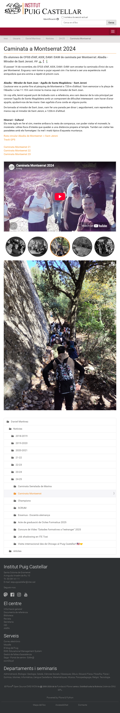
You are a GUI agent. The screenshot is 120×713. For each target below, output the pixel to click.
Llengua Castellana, (42, 677)
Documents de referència (16, 612)
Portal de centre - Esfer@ (22, 657)
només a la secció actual (76, 17)
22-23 (18, 464)
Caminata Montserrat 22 (17, 150)
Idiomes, (16, 677)
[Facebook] (12, 594)
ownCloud (9, 661)
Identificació (49, 19)
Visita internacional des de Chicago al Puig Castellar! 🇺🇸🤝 (50, 543)
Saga (6, 657)
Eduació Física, (86, 674)
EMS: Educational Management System (23, 651)
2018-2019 (21, 435)
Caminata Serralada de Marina (34, 486)
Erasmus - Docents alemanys (33, 515)
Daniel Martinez (33, 38)
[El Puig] (43, 8)
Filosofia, (98, 674)
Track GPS (9, 139)
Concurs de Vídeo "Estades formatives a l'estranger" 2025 (49, 529)
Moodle (7, 644)
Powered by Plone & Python (60, 697)
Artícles (17, 551)
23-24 (18, 471)
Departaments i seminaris (30, 668)
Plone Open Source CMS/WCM (21, 686)
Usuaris (16, 38)
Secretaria (9, 622)
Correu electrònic (12, 641)
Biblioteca (8, 615)
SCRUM (21, 507)
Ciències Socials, (52, 674)
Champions (24, 500)
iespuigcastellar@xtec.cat (23, 582)
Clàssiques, (65, 674)
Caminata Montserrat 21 (17, 146)
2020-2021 (21, 450)
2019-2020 (21, 443)
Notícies (50, 38)
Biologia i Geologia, (27, 674)
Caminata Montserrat (29, 493)
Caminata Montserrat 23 (17, 154)
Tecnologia (105, 677)
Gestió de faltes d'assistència (18, 654)
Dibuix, (75, 674)
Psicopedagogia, (84, 677)
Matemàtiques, (60, 677)
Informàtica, (27, 677)
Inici (6, 38)
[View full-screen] (113, 264)
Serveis (11, 636)
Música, (71, 677)
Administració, (11, 674)
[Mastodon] (6, 594)
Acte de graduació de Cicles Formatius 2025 (41, 522)
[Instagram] (19, 594)
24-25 (62, 38)
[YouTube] (26, 594)
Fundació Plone (64, 686)
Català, (40, 674)
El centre (13, 603)
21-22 (18, 457)
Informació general (13, 609)
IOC (5, 625)
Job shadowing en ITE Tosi (32, 536)
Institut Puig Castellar (26, 566)
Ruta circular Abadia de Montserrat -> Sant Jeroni (31, 135)
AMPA (7, 628)
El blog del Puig (11, 648)
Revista (7, 618)
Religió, (95, 677)
